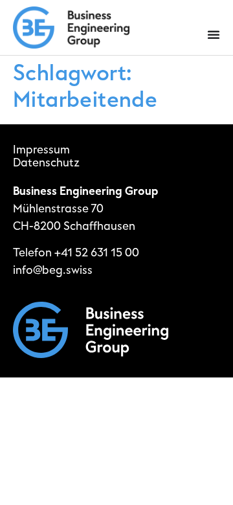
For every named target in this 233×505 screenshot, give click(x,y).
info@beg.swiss (53, 270)
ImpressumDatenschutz (46, 157)
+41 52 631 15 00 (96, 253)
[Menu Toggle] (213, 34)
